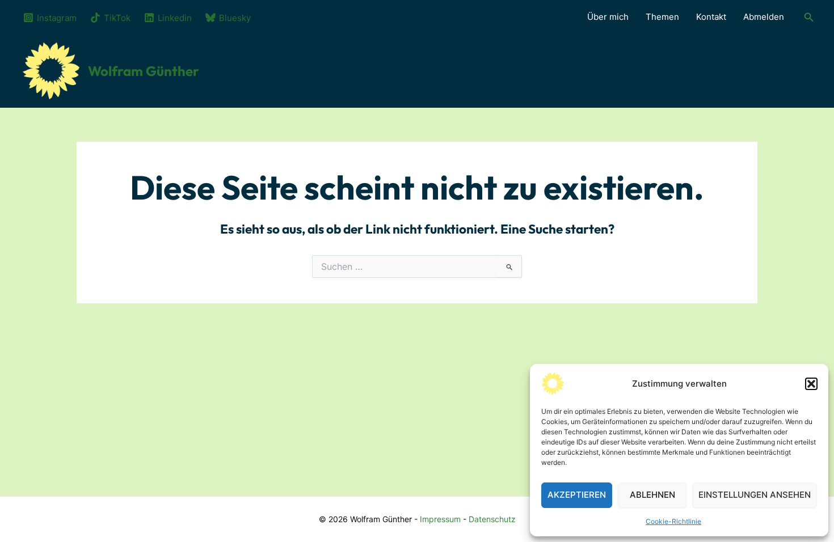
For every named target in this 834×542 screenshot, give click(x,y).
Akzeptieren (576, 494)
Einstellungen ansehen (754, 494)
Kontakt (711, 16)
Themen (662, 16)
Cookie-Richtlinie (673, 521)
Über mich (608, 16)
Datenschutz (492, 519)
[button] (811, 383)
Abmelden (763, 16)
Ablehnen (652, 494)
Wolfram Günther (143, 70)
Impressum (440, 519)
